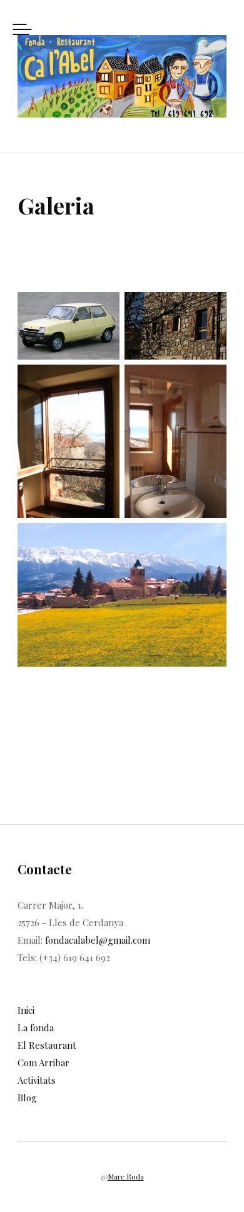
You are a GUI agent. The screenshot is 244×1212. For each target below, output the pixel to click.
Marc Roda (126, 1176)
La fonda (36, 1027)
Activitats (37, 1080)
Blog (27, 1097)
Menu (22, 29)
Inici (26, 1010)
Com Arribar (43, 1062)
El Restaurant (47, 1045)
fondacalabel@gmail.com (97, 940)
